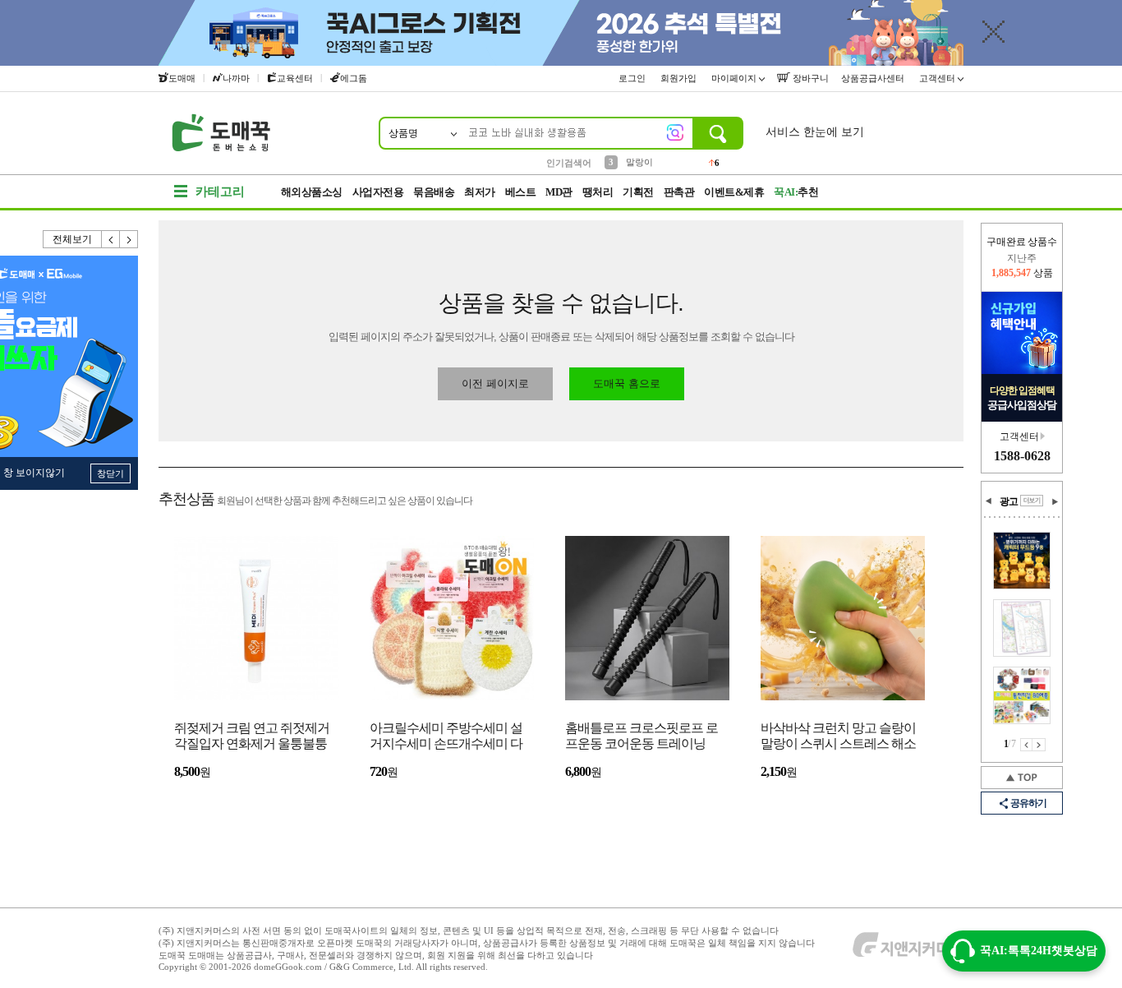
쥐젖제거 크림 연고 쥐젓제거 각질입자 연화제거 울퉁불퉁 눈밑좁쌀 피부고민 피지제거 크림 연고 (251, 737)
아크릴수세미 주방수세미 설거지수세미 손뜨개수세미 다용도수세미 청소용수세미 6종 (449, 737)
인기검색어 (568, 163)
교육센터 (295, 78)
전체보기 (72, 239)
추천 (796, 192)
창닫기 (110, 473)
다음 (129, 239)
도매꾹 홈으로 (626, 383)
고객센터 (938, 78)
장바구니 (809, 78)
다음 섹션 (1054, 501)
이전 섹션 (989, 501)
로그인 (633, 78)
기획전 (638, 192)
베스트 (520, 192)
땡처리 (598, 192)
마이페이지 (735, 78)
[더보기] (1031, 500)
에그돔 (353, 78)
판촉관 (679, 192)
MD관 (558, 192)
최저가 (479, 192)
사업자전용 (378, 192)
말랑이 (639, 162)
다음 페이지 (1039, 744)
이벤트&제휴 (734, 192)
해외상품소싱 (312, 192)
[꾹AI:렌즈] (675, 132)
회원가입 (679, 78)
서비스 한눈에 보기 (815, 132)
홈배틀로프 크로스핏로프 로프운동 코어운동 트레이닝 (641, 735)
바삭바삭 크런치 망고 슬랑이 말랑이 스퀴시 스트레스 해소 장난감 (838, 737)
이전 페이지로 (495, 383)
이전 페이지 (1026, 744)
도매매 (181, 78)
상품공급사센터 (874, 78)
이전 (111, 239)
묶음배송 (433, 192)
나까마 (236, 78)
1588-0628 (1022, 456)
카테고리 (220, 191)
